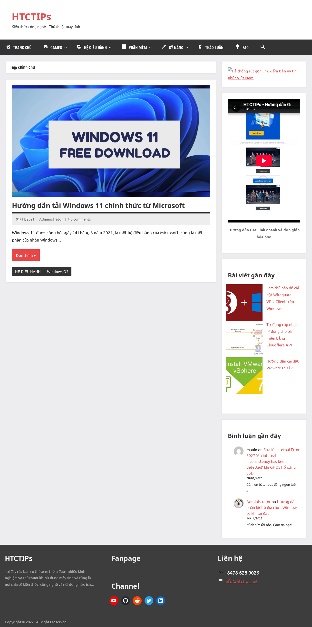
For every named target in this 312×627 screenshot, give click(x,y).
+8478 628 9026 (241, 572)
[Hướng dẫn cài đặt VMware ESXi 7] (244, 375)
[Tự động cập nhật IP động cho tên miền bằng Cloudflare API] (244, 339)
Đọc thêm (24, 255)
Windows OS (57, 271)
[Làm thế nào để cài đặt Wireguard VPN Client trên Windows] (244, 302)
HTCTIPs (31, 16)
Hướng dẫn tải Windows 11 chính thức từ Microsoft (98, 205)
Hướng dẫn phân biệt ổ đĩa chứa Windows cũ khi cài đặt (272, 507)
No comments (79, 219)
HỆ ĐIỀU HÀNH (28, 271)
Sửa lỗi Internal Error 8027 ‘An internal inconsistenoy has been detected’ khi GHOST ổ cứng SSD (273, 461)
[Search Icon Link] (262, 47)
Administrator (51, 219)
